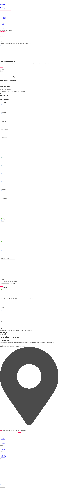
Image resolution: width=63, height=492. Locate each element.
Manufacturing (4, 22)
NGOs (3, 23)
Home (2, 13)
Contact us (2, 453)
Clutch (21, 284)
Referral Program (3, 454)
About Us (2, 24)
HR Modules (4, 15)
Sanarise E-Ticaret (9, 337)
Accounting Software (4, 440)
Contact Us (4, 31)
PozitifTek (2, 448)
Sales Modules (4, 18)
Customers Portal (2, 8)
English (3, 27)
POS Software (3, 443)
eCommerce (3, 439)
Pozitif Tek (1, 7)
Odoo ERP (1, 31)
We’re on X (4, 333)
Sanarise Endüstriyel (3, 447)
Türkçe (3, 28)
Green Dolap (3, 449)
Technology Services (3, 436)
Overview (2, 438)
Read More (1, 286)
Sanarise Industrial (2, 4)
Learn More (1, 36)
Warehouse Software (4, 442)
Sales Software (3, 441)
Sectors (2, 19)
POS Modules (4, 17)
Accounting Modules (5, 16)
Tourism (4, 21)
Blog (1, 25)
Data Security (3, 457)
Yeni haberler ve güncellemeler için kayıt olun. (6, 432)
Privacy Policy (3, 455)
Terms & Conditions (3, 456)
